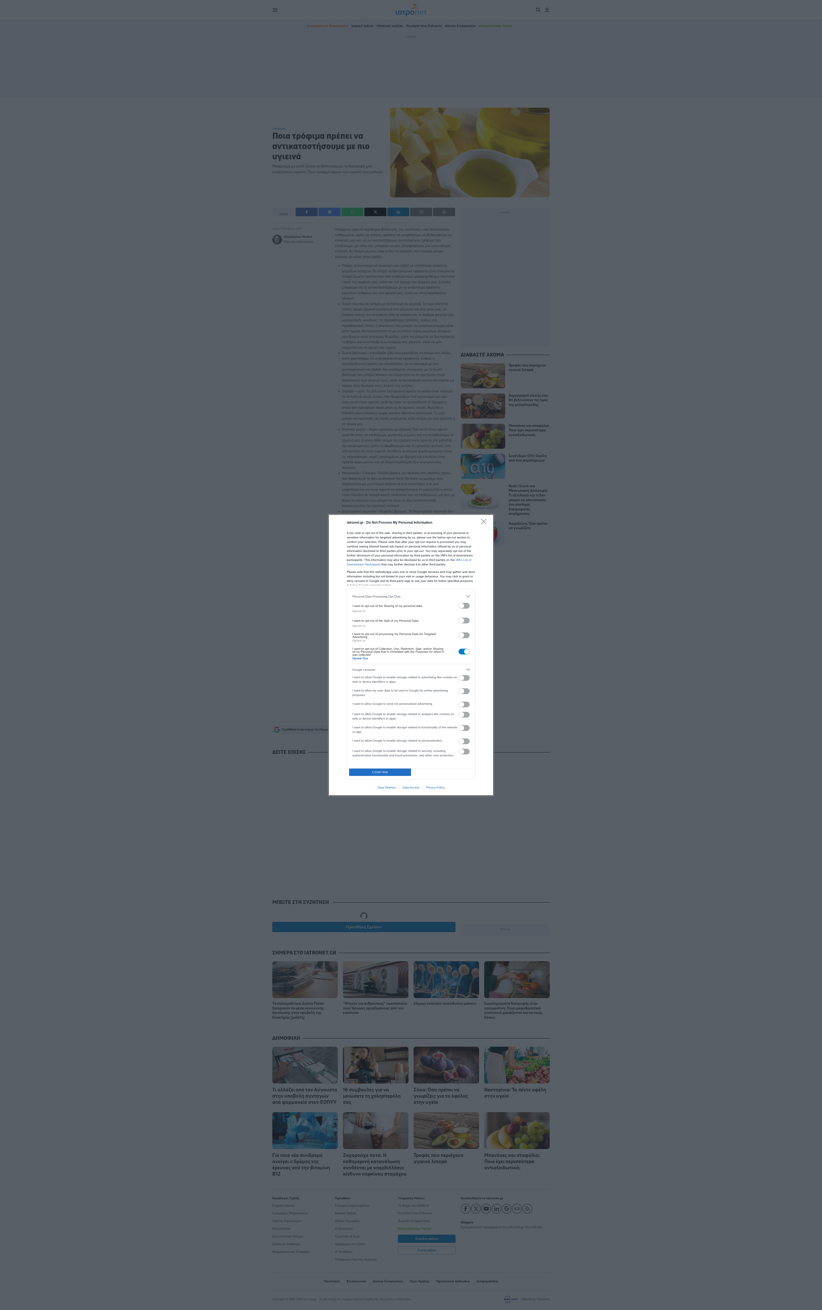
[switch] (464, 606)
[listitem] (411, 596)
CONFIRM (380, 772)
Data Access (411, 787)
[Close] (485, 523)
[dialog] (411, 655)
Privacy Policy (435, 787)
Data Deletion (387, 787)
